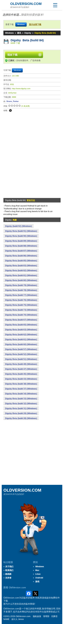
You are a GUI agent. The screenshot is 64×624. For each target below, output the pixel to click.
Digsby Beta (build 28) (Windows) (21, 418)
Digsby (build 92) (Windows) (18, 226)
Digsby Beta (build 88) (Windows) (21, 246)
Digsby (27, 33)
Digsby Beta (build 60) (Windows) (21, 344)
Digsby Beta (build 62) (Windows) (21, 334)
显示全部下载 (35, 24)
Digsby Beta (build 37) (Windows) (21, 389)
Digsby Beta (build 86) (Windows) (21, 256)
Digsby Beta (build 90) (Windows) (21, 236)
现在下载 (12, 54)
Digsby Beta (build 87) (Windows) (21, 251)
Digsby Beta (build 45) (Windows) (21, 374)
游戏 (37, 581)
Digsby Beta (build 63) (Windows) (21, 329)
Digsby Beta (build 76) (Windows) (21, 300)
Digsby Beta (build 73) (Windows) (21, 310)
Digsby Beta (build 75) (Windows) (21, 305)
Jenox (21, 619)
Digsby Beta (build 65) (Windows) (21, 325)
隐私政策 (37, 616)
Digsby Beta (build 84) (27, 40)
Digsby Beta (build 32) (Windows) (21, 403)
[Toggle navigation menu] (55, 5)
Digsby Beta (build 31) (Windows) (21, 408)
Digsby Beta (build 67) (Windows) (21, 320)
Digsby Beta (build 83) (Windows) (21, 265)
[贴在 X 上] (10, 110)
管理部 (46, 616)
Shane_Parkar (12, 101)
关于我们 (9, 566)
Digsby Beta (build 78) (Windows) (21, 290)
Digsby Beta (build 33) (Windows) (21, 398)
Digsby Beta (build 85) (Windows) (21, 260)
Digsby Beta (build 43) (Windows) (21, 379)
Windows (9, 33)
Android (39, 578)
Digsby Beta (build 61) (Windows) (21, 339)
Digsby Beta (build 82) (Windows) (21, 270)
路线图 (8, 574)
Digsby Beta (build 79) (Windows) (21, 285)
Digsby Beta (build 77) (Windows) (21, 295)
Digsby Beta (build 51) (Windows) (21, 359)
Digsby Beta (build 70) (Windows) (21, 315)
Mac (37, 570)
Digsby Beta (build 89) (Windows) (21, 241)
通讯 (19, 33)
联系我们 (9, 570)
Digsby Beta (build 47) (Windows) (21, 369)
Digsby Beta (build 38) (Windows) (21, 384)
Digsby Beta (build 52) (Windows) (21, 354)
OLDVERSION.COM (26, 4)
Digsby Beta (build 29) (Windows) (21, 413)
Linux (38, 574)
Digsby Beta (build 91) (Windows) (21, 231)
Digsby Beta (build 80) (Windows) (21, 280)
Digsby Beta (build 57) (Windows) (21, 349)
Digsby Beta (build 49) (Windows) (21, 364)
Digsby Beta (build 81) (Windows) (21, 275)
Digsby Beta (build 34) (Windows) (21, 394)
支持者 (8, 578)
